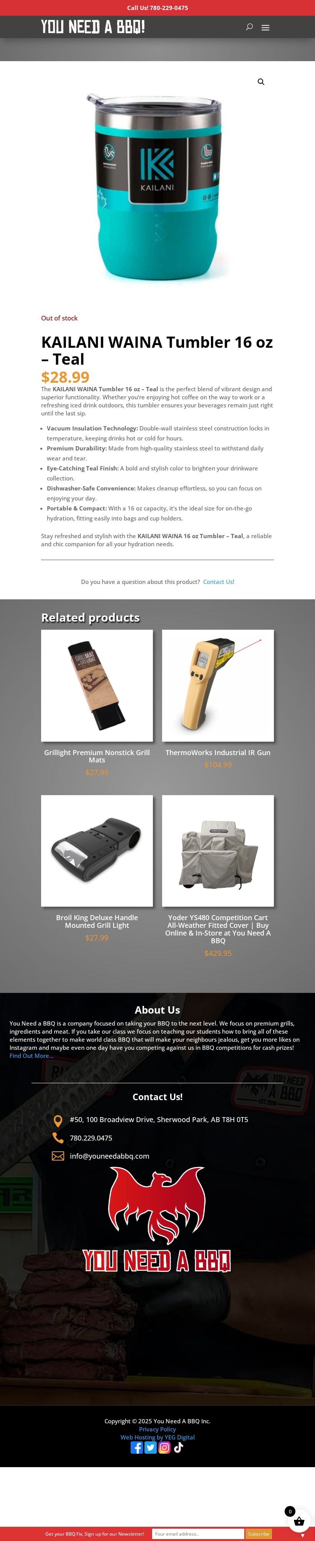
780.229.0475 (91, 1137)
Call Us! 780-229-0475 (157, 8)
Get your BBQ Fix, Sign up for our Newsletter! (94, 1534)
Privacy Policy (157, 1429)
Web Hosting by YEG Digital (158, 1437)
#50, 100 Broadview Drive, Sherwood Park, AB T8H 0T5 (159, 1119)
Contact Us (218, 581)
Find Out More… (32, 1055)
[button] (261, 82)
